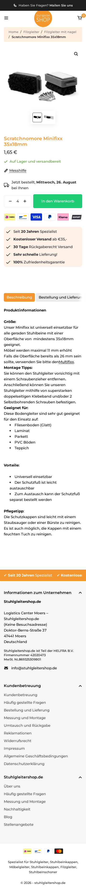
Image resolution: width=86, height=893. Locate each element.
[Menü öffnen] (6, 18)
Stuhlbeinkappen (64, 862)
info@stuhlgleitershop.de (34, 668)
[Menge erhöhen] (26, 201)
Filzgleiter (31, 32)
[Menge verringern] (9, 201)
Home (13, 32)
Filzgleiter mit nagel (60, 32)
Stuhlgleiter (39, 862)
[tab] (19, 297)
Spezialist (30, 575)
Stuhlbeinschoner (43, 872)
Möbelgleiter (19, 867)
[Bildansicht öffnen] (76, 54)
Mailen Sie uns (61, 5)
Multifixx (66, 362)
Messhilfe (17, 170)
